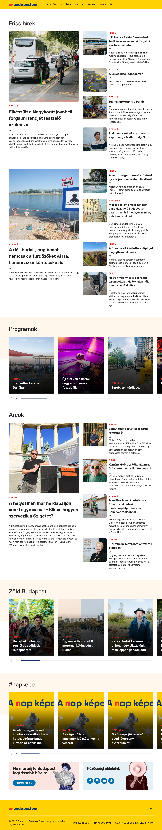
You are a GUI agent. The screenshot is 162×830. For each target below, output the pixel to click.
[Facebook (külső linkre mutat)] (90, 781)
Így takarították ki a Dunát (126, 101)
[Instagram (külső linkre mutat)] (97, 781)
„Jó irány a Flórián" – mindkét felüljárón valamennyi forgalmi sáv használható (129, 41)
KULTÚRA (114, 200)
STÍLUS (13, 106)
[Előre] (16, 398)
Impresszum (102, 823)
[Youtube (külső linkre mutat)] (104, 781)
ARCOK (13, 497)
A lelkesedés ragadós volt (126, 74)
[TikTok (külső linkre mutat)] (111, 781)
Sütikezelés (81, 823)
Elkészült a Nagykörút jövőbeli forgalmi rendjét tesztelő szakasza (40, 118)
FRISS (112, 33)
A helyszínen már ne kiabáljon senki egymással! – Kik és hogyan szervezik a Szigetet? (43, 509)
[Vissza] (11, 398)
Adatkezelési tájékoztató (134, 823)
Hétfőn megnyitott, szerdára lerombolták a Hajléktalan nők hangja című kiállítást (129, 281)
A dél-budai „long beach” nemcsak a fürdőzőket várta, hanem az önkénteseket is (39, 256)
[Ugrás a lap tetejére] (151, 808)
